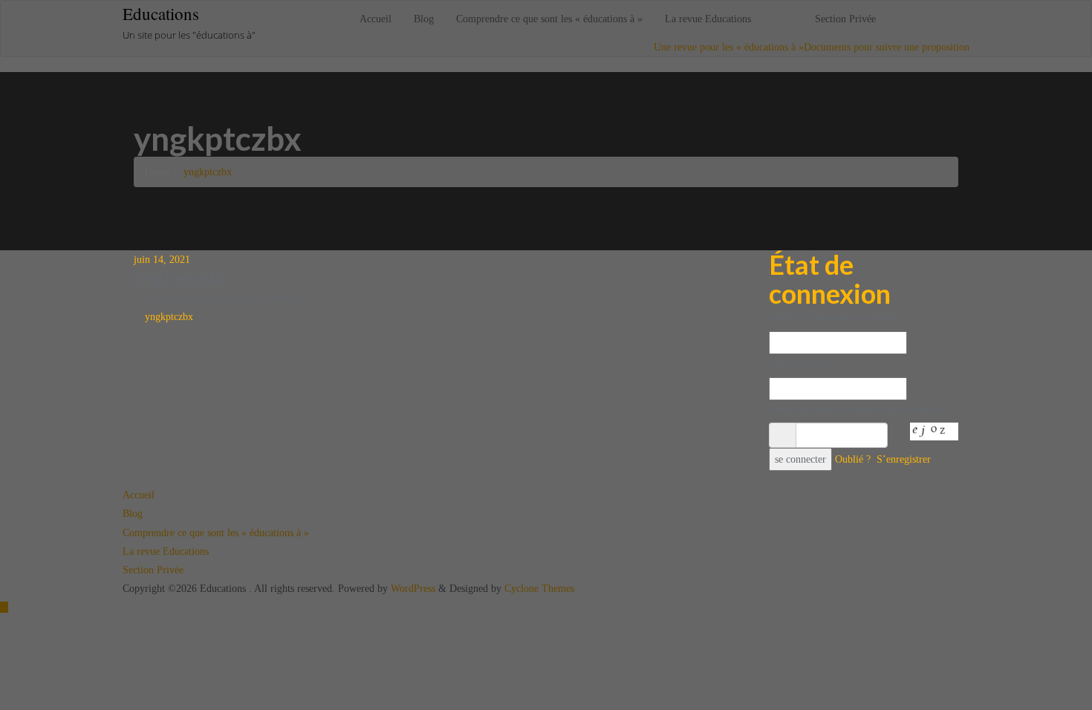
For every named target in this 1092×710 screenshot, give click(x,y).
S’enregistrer (904, 459)
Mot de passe (798, 363)
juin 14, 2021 (162, 259)
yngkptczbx (167, 316)
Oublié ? (853, 459)
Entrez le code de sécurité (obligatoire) (855, 409)
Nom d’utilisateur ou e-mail (831, 318)
